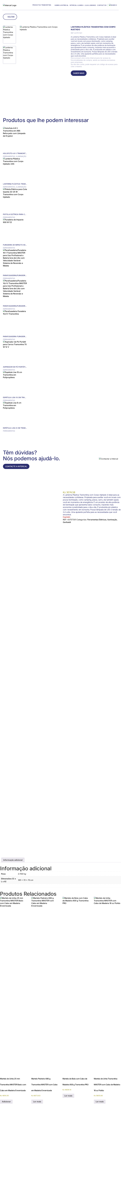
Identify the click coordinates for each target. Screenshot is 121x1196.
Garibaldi (67, 522)
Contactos (101, 5)
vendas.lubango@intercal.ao (106, 1172)
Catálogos (19, 1156)
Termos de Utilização (61, 1158)
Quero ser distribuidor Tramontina (60, 1136)
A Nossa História (21, 1167)
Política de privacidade (62, 1153)
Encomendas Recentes (43, 1172)
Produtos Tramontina (41, 5)
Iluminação (112, 519)
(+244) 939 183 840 (100, 1169)
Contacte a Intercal (16, 466)
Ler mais (37, 1101)
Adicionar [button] (6, 1101)
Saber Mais (78, 73)
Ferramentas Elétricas (96, 519)
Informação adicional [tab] (12, 860)
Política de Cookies (60, 1156)
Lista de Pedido (40, 1167)
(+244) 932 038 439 (101, 1154)
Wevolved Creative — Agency (65, 1191)
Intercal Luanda (76, 5)
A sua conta (38, 1169)
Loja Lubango (90, 5)
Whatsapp (101, 1160)
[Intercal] (9, 5)
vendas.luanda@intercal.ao (105, 1157)
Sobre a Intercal (62, 5)
